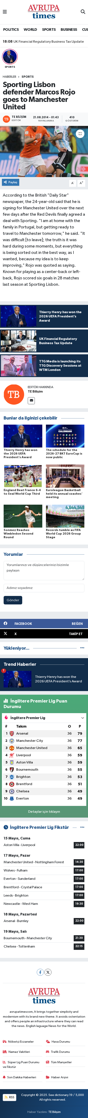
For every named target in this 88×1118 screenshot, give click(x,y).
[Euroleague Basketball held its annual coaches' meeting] (65, 476)
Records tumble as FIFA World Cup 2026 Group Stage (63, 534)
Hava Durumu (61, 1041)
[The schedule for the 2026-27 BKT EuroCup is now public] (65, 436)
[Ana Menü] (5, 12)
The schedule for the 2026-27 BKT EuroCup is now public (64, 454)
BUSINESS (69, 30)
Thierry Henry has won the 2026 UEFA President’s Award (20, 454)
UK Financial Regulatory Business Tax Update (43, 42)
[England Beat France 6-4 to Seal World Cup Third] (23, 476)
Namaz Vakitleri (19, 1051)
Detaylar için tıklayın (44, 812)
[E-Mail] (31, 400)
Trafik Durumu (60, 1051)
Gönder (13, 600)
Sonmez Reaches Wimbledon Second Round (18, 534)
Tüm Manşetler (61, 1062)
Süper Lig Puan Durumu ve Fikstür (21, 1065)
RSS (11, 1097)
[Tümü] (82, 648)
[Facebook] (40, 972)
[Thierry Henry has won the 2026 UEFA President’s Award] (23, 436)
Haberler (9, 76)
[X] (47, 972)
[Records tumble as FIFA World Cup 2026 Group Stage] (65, 516)
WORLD (30, 30)
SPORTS (49, 30)
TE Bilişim (35, 391)
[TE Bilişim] (14, 394)
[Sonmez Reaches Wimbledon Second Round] (23, 516)
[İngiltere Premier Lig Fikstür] (82, 827)
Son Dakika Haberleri (21, 1077)
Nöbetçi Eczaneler (21, 1041)
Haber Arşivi (59, 1077)
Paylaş (13, 182)
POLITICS (11, 30)
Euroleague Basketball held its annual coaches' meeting (64, 494)
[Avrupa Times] (44, 11)
